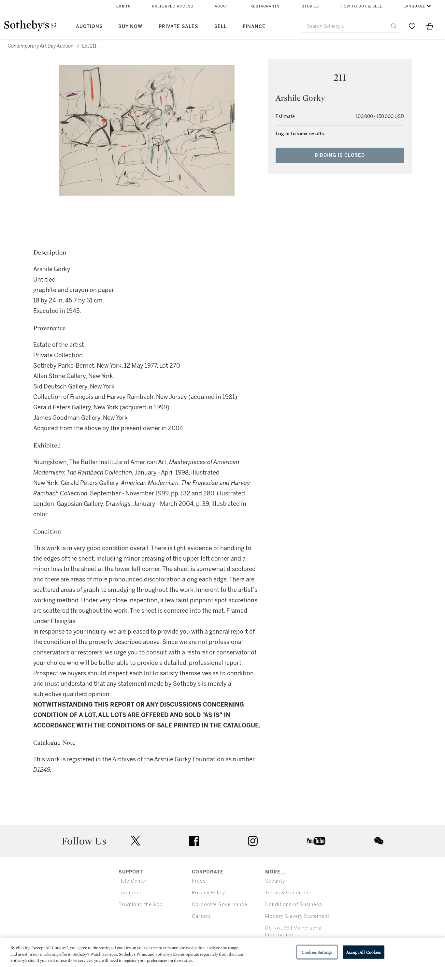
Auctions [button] (89, 26)
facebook (194, 841)
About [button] (222, 6)
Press (199, 881)
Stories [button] (310, 6)
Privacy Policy (208, 893)
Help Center (133, 881)
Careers (201, 916)
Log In (123, 6)
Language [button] (414, 6)
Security (275, 881)
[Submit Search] (393, 26)
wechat (378, 840)
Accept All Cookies (363, 952)
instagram (253, 841)
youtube (316, 841)
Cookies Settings (317, 952)
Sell (220, 26)
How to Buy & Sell (361, 6)
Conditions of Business (293, 904)
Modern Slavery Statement (297, 916)
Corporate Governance (219, 904)
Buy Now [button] (130, 26)
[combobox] (351, 26)
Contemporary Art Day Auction (40, 46)
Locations (131, 893)
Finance (254, 26)
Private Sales (178, 26)
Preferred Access (172, 6)
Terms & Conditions (289, 893)
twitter (135, 841)
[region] (222, 952)
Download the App (141, 904)
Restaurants (265, 6)
